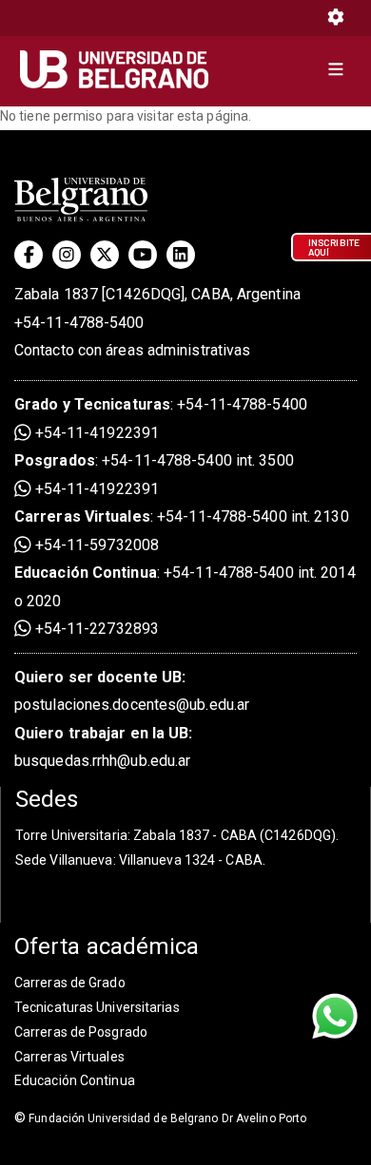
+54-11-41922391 (95, 433)
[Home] (121, 69)
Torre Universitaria (71, 835)
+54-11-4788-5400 (79, 323)
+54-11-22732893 (95, 629)
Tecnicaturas (122, 404)
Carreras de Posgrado (80, 1032)
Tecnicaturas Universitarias (97, 1007)
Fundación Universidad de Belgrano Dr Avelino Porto (160, 1118)
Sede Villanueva (64, 860)
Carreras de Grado (70, 982)
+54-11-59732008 (95, 545)
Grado (36, 404)
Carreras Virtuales (82, 516)
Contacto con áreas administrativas (132, 350)
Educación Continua (74, 1080)
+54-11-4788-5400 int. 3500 (198, 460)
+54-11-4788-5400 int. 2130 (253, 516)
